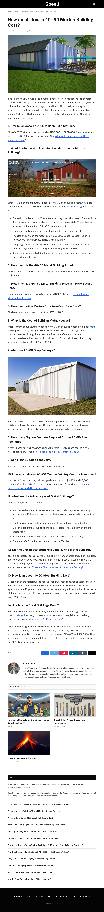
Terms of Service (62, 897)
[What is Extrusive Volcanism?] (29, 743)
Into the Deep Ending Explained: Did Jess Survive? (29, 879)
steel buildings (15, 615)
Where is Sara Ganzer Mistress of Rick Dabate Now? (30, 818)
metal (93, 326)
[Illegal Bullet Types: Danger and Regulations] (75, 705)
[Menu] (10, 4)
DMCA (29, 897)
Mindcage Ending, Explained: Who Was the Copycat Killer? (33, 832)
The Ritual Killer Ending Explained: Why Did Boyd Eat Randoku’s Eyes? (38, 852)
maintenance (48, 536)
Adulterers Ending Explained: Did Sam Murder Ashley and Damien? (37, 825)
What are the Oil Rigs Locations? (46, 619)
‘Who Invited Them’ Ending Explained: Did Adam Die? (30, 872)
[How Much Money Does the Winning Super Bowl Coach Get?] (29, 705)
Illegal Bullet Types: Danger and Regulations (69, 721)
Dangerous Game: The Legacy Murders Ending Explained (33, 859)
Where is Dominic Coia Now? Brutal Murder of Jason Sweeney (34, 811)
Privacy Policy (42, 897)
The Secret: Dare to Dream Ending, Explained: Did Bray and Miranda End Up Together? (45, 845)
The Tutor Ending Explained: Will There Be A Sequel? (31, 866)
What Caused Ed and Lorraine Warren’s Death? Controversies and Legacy (40, 804)
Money (16, 11)
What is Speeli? (82, 897)
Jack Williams (15, 31)
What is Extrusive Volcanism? (22, 758)
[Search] (93, 4)
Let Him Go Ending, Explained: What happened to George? (33, 838)
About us (18, 897)
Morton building (73, 206)
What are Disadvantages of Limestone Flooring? (57, 567)
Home (10, 11)
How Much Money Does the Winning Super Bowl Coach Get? (28, 721)
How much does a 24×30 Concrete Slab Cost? (58, 451)
